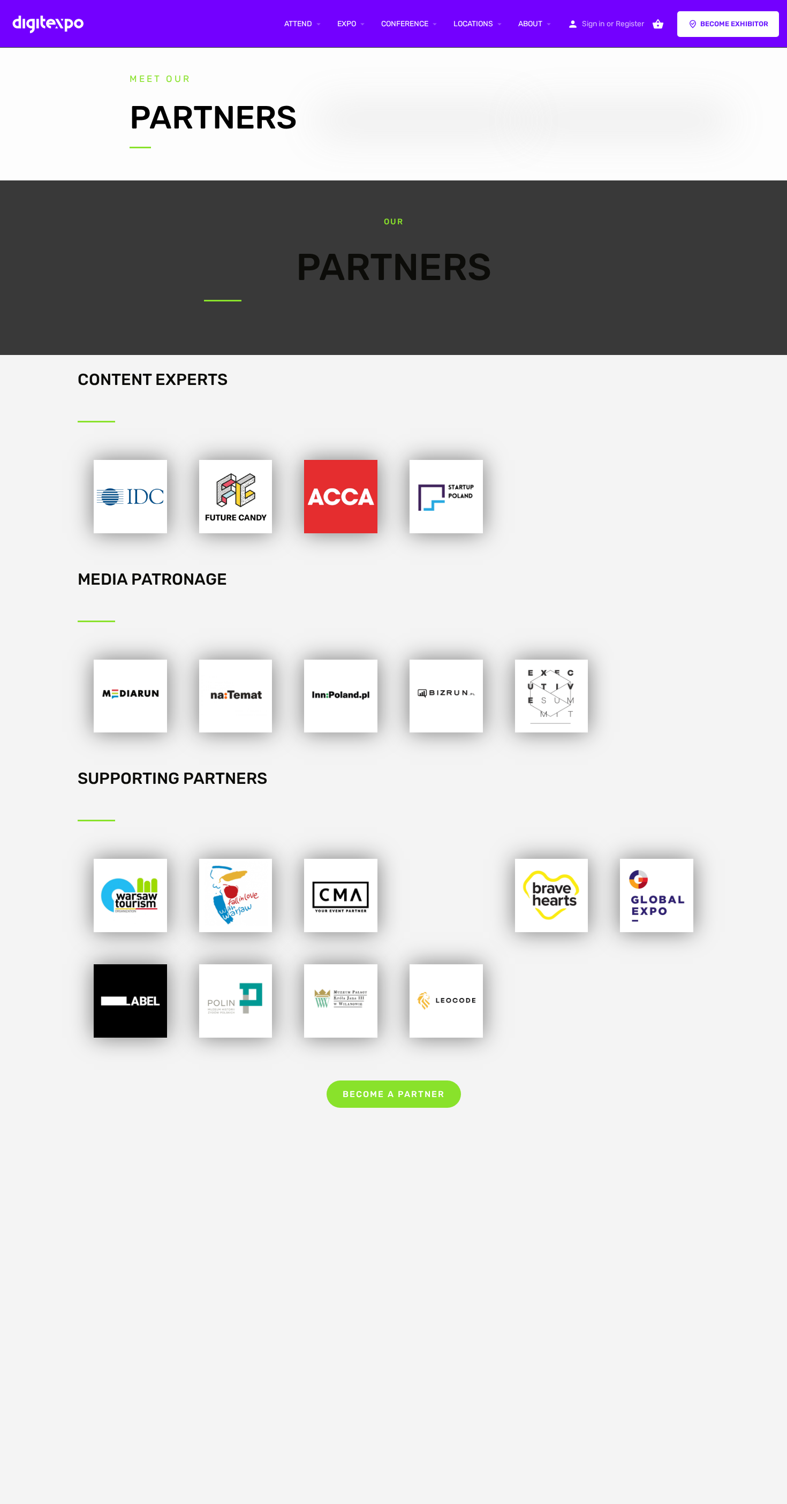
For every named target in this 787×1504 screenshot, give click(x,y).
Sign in (593, 23)
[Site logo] (50, 23)
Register (630, 23)
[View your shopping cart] (658, 24)
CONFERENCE (404, 23)
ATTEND (298, 23)
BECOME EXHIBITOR (734, 24)
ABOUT (530, 23)
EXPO (346, 23)
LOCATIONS (473, 23)
